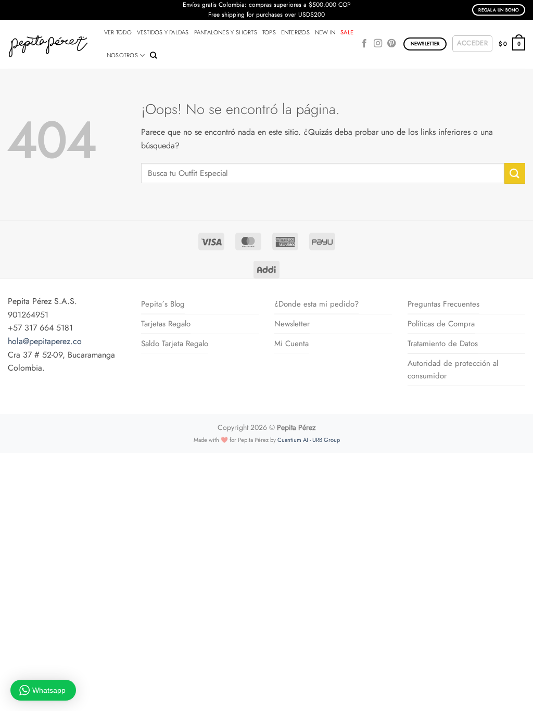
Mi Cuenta (291, 343)
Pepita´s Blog (163, 304)
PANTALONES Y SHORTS (225, 32)
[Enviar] (514, 173)
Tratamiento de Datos (443, 343)
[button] (472, 43)
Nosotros (122, 55)
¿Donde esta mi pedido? (316, 304)
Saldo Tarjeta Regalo (174, 343)
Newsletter (292, 323)
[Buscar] (153, 55)
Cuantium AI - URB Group (308, 440)
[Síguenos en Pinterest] (391, 43)
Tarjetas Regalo (166, 323)
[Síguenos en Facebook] (364, 43)
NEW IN (325, 32)
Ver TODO (118, 32)
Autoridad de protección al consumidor (453, 370)
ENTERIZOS (295, 32)
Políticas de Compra (441, 323)
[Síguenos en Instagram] (378, 43)
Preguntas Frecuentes (443, 304)
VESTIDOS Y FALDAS (163, 32)
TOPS (269, 32)
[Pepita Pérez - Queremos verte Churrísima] (48, 44)
